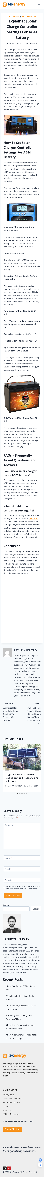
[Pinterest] (9, 1168)
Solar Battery (14, 16)
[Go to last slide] (7, 768)
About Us (7, 1110)
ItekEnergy (8, 1063)
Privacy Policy (9, 1094)
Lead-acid (33, 518)
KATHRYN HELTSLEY (16, 43)
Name (8, 858)
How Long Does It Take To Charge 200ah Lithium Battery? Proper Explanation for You (33, 714)
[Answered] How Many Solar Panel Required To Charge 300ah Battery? (10, 712)
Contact (6, 1106)
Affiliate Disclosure (11, 1114)
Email (8, 869)
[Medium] (5, 1168)
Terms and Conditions (12, 1098)
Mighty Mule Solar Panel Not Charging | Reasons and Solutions (22, 778)
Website (8, 880)
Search (6, 905)
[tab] (17, 793)
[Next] (37, 768)
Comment (10, 825)
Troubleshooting (28, 16)
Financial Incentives (11, 1102)
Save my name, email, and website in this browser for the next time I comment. (23, 887)
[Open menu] (39, 4)
